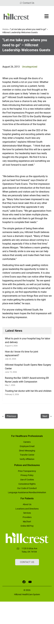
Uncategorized (29, 66)
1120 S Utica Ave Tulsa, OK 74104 (29, 550)
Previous (11, 416)
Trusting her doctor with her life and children (28, 391)
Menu (46, 16)
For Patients (27, 498)
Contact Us (28, 2)
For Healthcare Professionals (27, 436)
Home (5, 29)
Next (44, 416)
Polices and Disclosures (27, 465)
